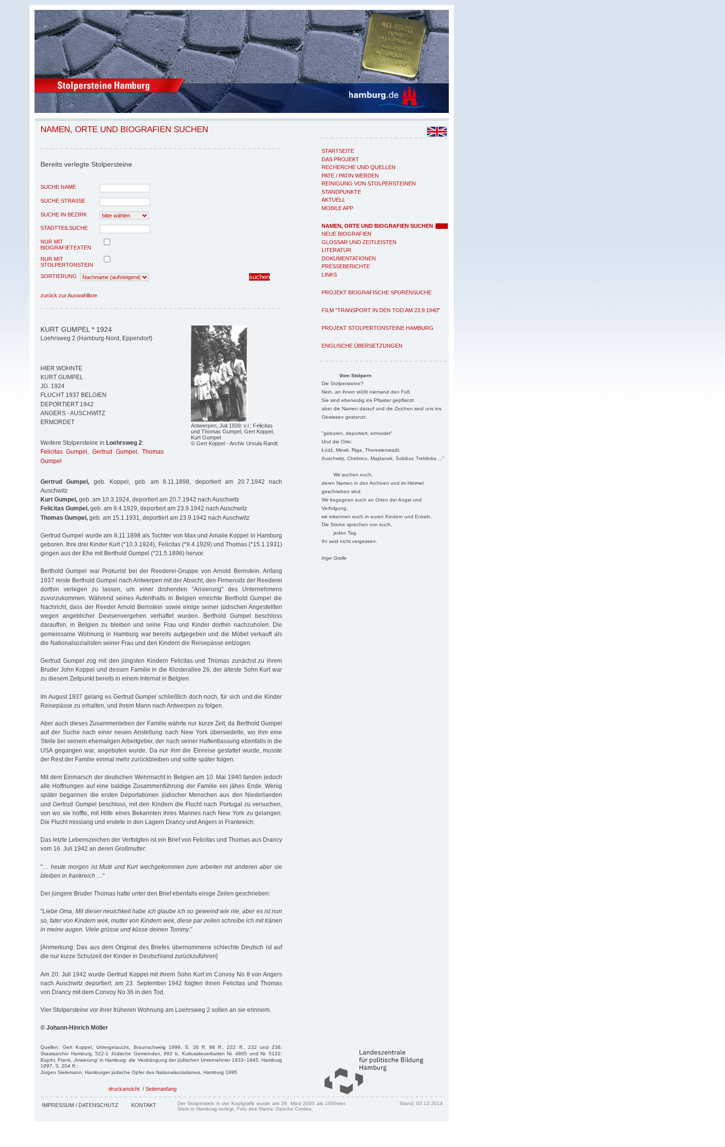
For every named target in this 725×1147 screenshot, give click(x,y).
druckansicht (124, 1089)
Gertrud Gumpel (114, 451)
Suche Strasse (62, 201)
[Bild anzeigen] (219, 420)
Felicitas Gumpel (63, 451)
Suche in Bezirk (63, 214)
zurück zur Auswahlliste (68, 295)
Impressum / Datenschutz (80, 1105)
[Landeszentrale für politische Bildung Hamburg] (369, 1092)
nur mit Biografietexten (65, 245)
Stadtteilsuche (64, 228)
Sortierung (58, 276)
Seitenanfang (161, 1089)
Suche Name (58, 187)
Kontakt (143, 1105)
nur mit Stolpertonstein (66, 262)
